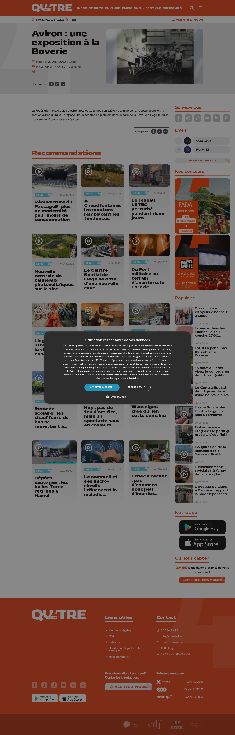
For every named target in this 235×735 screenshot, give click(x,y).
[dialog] (117, 367)
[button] (117, 397)
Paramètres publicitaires (77, 374)
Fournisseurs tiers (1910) (88, 360)
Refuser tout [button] (136, 387)
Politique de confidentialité (124, 378)
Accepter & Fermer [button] (102, 387)
